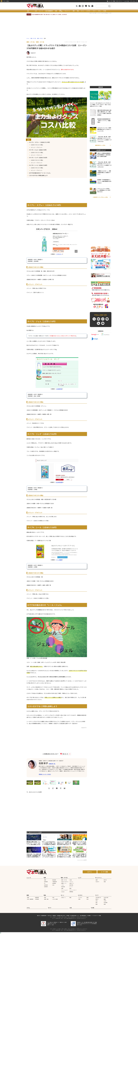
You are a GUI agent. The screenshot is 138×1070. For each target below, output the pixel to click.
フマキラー (59, 254)
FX (44, 883)
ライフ (94, 10)
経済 (79, 899)
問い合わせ (50, 915)
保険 (74, 10)
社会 (87, 899)
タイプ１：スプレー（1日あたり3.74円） (40, 142)
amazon (62, 891)
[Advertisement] (57, 811)
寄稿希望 (54, 915)
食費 (62, 888)
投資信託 (46, 881)
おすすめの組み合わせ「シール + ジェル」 (40, 173)
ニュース (41, 10)
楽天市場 (71, 885)
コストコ (71, 881)
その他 (104, 10)
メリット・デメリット (36, 147)
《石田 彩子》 (84, 727)
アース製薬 (59, 560)
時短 (105, 904)
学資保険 (37, 899)
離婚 (105, 899)
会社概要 (88, 915)
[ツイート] (49, 788)
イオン (62, 885)
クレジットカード (73, 890)
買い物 (105, 880)
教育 (96, 904)
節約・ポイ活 (60, 11)
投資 (56, 10)
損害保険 (37, 897)
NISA (53, 885)
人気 (36, 10)
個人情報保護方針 (83, 915)
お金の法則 (106, 897)
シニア (79, 877)
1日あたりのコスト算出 (37, 145)
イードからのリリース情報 (96, 915)
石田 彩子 (43, 763)
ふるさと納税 (55, 899)
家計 (96, 902)
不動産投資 (54, 881)
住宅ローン (63, 897)
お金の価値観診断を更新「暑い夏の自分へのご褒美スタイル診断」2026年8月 (49, 14)
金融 (105, 881)
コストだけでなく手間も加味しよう (38, 175)
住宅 (96, 900)
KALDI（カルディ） (65, 881)
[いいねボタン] (64, 754)
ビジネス (88, 10)
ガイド (49, 907)
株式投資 (54, 880)
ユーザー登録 (104, 872)
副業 (87, 897)
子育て (105, 900)
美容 (70, 888)
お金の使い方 (98, 897)
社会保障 (105, 902)
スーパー (71, 886)
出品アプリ (72, 883)
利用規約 (68, 915)
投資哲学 (46, 886)
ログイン (89, 872)
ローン (82, 10)
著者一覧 (38, 915)
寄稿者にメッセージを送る (45, 774)
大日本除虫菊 (59, 482)
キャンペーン (67, 10)
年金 (53, 897)
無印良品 (63, 886)
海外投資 (46, 885)
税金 (78, 10)
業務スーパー (64, 883)
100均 (71, 880)
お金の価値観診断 (49, 10)
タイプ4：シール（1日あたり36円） (38, 165)
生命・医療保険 (30, 899)
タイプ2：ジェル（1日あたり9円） (38, 150)
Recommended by (80, 860)
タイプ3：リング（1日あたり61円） (38, 157)
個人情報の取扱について (74, 915)
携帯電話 (71, 891)
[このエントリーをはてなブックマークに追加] (64, 788)
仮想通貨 (54, 883)
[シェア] (53, 788)
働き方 (97, 899)
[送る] (57, 788)
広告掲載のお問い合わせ (61, 915)
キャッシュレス (64, 890)
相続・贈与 (46, 899)
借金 (70, 897)
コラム (99, 10)
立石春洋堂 (59, 389)
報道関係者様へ (44, 915)
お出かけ (97, 881)
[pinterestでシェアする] (60, 788)
